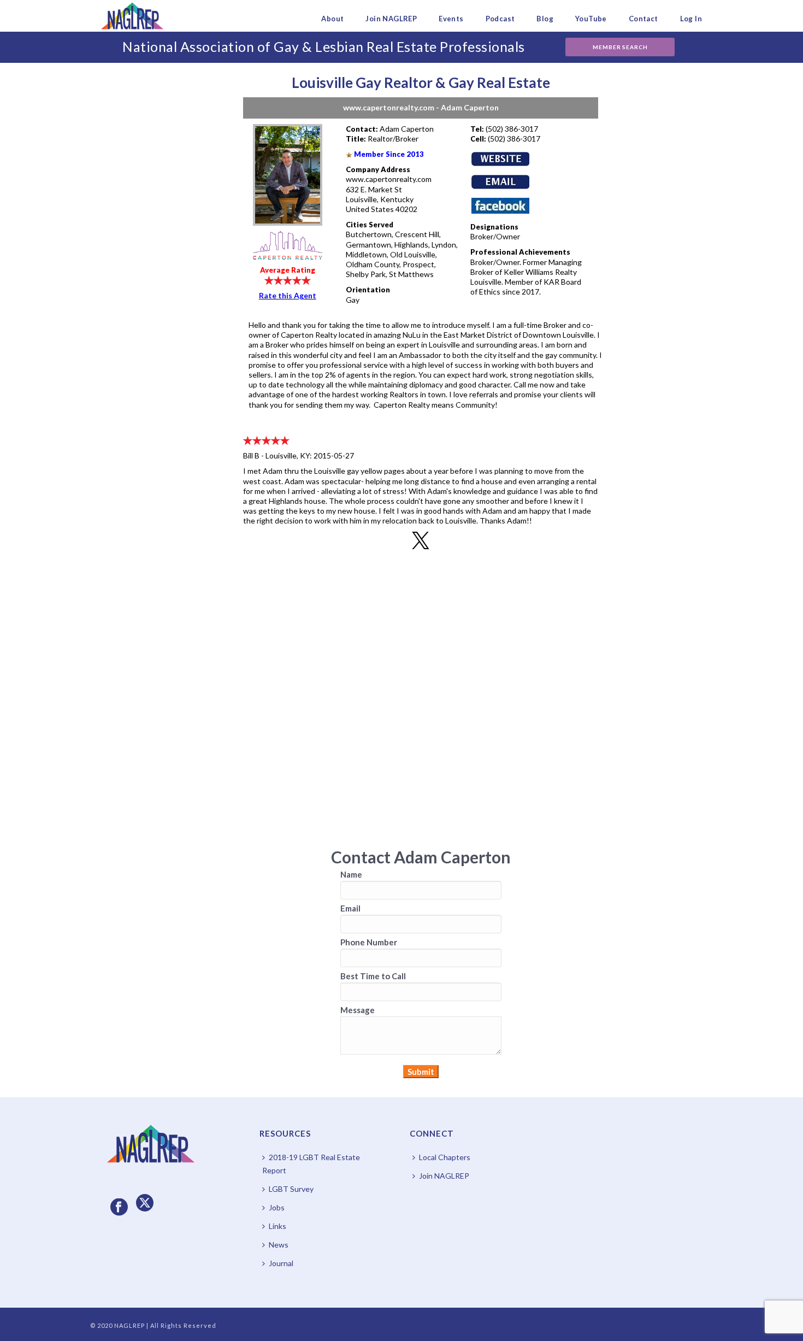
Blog (544, 18)
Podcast (500, 18)
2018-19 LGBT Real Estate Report (311, 1163)
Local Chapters (444, 1157)
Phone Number (368, 942)
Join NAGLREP (391, 18)
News (278, 1244)
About (332, 18)
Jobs (277, 1207)
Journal (281, 1263)
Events (451, 18)
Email (350, 908)
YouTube (591, 18)
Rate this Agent (287, 295)
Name (351, 874)
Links (277, 1226)
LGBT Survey (291, 1188)
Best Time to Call (373, 976)
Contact (643, 18)
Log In (691, 18)
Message (357, 1010)
